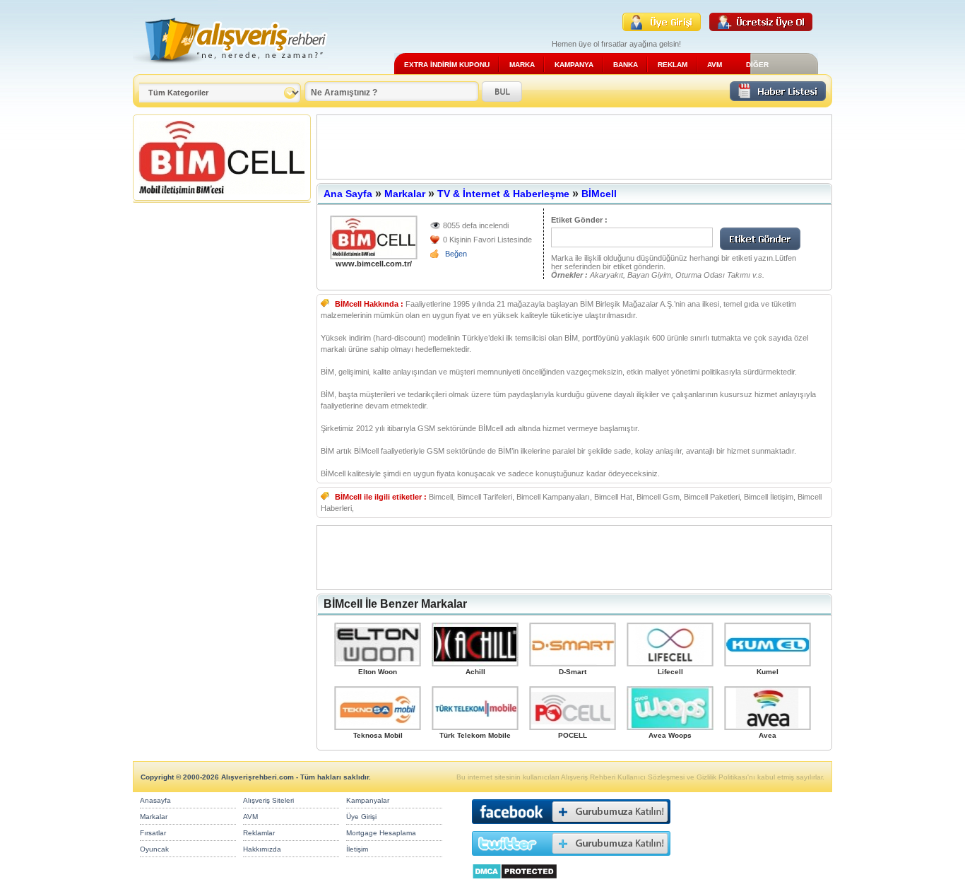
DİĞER (757, 65)
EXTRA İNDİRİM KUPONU (447, 65)
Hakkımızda (262, 849)
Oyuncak (154, 849)
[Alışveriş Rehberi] (230, 69)
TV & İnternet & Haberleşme (503, 193)
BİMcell (599, 193)
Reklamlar (259, 833)
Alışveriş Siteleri (268, 800)
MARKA (522, 65)
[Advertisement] (574, 147)
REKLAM (672, 65)
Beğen (456, 253)
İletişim (357, 849)
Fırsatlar (153, 833)
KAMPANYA (574, 65)
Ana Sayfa (348, 193)
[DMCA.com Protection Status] (514, 883)
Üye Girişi (361, 816)
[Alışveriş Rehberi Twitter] (571, 859)
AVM (714, 65)
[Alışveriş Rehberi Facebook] (571, 827)
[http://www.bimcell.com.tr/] (373, 237)
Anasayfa (155, 800)
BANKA (625, 65)
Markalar (404, 193)
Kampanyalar (367, 800)
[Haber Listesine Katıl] (778, 97)
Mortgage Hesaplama (381, 833)
